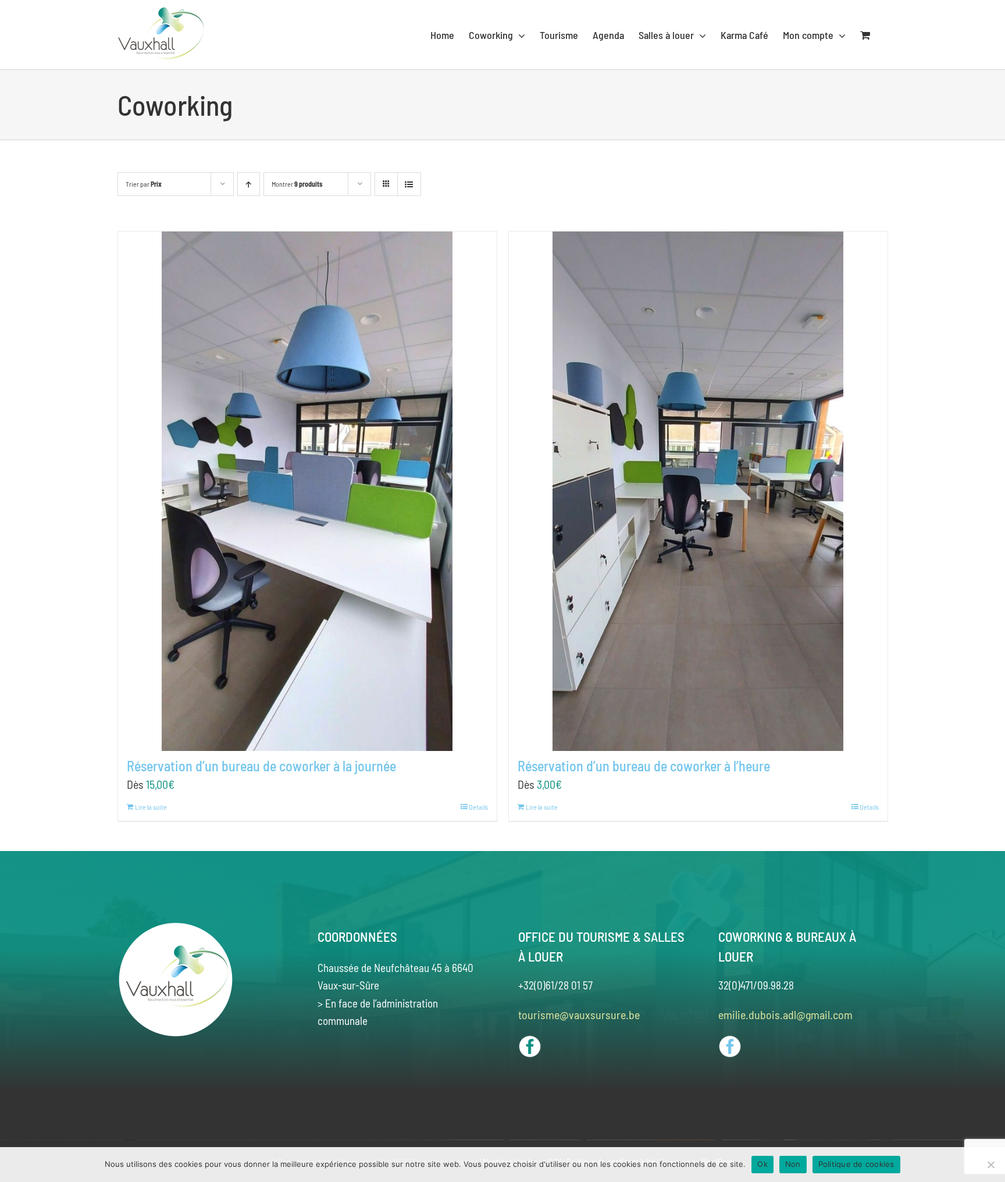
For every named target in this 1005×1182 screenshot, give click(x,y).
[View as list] (409, 184)
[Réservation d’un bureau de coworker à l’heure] (698, 491)
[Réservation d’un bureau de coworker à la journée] (307, 491)
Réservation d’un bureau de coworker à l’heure (644, 765)
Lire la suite (151, 807)
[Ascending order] (248, 184)
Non (793, 1164)
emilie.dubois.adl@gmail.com (785, 1014)
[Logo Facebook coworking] (730, 1041)
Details (478, 807)
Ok (762, 1164)
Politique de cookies (856, 1164)
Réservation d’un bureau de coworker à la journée (261, 765)
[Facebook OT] (529, 1041)
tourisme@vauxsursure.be (579, 1014)
